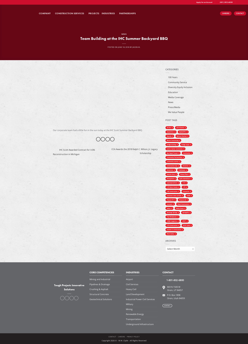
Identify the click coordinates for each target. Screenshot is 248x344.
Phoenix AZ (182, 200)
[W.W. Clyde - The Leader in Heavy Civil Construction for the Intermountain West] (19, 13)
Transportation (133, 319)
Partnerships (127, 13)
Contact (112, 337)
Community (186, 153)
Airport (129, 279)
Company (45, 13)
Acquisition (170, 132)
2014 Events (180, 127)
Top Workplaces (172, 217)
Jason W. (136, 47)
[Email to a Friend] (108, 139)
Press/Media (174, 107)
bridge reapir (185, 144)
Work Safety (170, 234)
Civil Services (132, 284)
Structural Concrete (99, 294)
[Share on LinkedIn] (112, 139)
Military (129, 304)
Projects (93, 13)
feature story (171, 174)
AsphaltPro (182, 132)
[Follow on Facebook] (237, 2)
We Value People (176, 112)
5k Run (169, 127)
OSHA (188, 195)
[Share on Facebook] (98, 139)
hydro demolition (184, 178)
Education (173, 92)
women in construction (174, 229)
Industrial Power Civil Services (140, 299)
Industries (108, 13)
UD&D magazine (172, 221)
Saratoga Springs (172, 212)
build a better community (175, 149)
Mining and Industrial (100, 279)
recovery (169, 204)
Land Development (135, 294)
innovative (186, 191)
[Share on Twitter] (103, 139)
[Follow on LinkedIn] (242, 2)
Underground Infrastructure (140, 324)
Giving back (170, 178)
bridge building (171, 144)
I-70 (184, 187)
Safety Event (180, 208)
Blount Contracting (172, 140)
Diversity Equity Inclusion (180, 87)
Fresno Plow (184, 174)
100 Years (172, 77)
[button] (141, 13)
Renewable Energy (135, 314)
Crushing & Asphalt (99, 289)
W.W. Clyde (186, 225)
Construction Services (69, 13)
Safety (169, 208)
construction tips (172, 166)
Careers (121, 337)
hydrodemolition (172, 183)
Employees (182, 170)
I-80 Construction (172, 191)
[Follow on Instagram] (240, 2)
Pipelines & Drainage (100, 284)
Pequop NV (170, 200)
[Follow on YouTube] (245, 2)
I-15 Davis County (172, 187)
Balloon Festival (182, 136)
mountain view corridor (174, 195)
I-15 (184, 183)
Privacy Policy (133, 337)
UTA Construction (172, 225)
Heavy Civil (131, 289)
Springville (186, 212)
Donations (170, 170)
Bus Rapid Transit (172, 153)
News (124, 34)
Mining (129, 309)
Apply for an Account (204, 2)
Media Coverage (176, 97)
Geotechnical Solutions (101, 299)
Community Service (177, 82)
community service (173, 161)
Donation (185, 166)
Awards (169, 136)
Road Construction (183, 204)
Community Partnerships (174, 157)
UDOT (184, 221)
